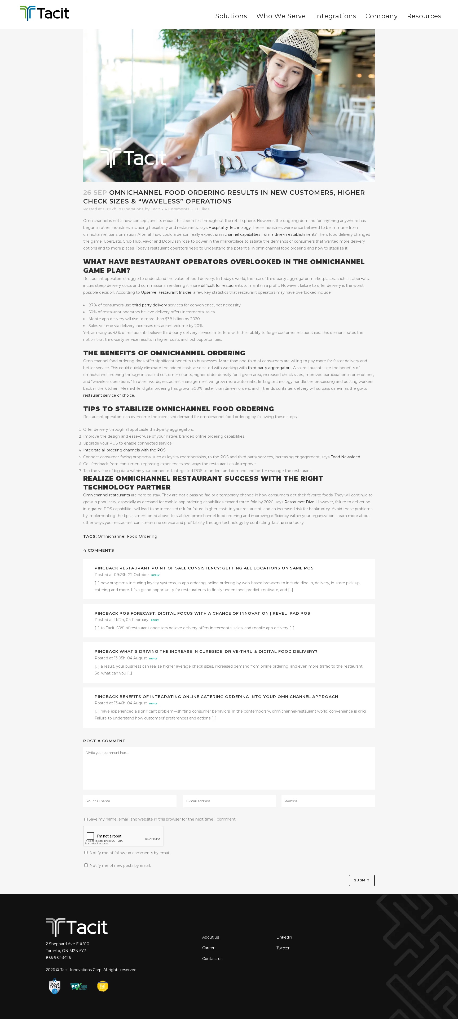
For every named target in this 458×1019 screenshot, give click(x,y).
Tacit (155, 209)
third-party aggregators (269, 367)
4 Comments (177, 209)
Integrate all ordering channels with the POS (124, 450)
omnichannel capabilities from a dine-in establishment (265, 234)
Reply (155, 575)
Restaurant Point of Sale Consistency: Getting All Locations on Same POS (217, 567)
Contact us (212, 958)
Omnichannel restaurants (106, 495)
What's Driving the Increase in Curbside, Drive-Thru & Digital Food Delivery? (219, 651)
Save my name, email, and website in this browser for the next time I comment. (162, 819)
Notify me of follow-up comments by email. (130, 852)
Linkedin (284, 937)
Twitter (282, 948)
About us (210, 937)
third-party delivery (149, 305)
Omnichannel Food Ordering (127, 536)
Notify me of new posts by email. (120, 865)
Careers (209, 947)
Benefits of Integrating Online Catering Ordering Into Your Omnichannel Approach (229, 696)
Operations (133, 209)
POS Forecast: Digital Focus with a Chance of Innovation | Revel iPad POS (215, 613)
